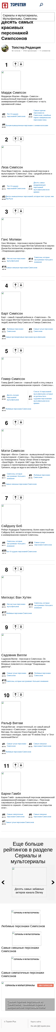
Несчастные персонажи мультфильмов (16, 259)
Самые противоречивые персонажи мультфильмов (25, 337)
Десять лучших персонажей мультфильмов (13, 397)
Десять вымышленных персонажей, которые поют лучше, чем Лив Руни (30, 197)
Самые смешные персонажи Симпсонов (21, 267)
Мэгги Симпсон (12, 450)
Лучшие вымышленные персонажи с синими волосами (27, 125)
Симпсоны (30, 18)
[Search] (41, 4)
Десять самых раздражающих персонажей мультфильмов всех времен (42, 187)
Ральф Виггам (12, 723)
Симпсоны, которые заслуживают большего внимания (43, 259)
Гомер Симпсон (13, 378)
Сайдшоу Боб (11, 526)
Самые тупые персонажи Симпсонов (43, 330)
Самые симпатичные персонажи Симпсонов (15, 815)
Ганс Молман (11, 239)
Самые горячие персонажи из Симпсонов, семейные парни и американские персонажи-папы (42, 115)
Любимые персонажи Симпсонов (15, 330)
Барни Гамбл (11, 793)
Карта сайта (36, 1021)
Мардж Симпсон (13, 92)
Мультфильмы (12, 18)
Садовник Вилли (14, 655)
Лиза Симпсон (12, 167)
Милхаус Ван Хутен (16, 597)
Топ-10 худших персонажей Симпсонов (16, 115)
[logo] (14, 5)
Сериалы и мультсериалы (20, 15)
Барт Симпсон (12, 313)
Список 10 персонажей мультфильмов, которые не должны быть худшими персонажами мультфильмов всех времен (43, 397)
